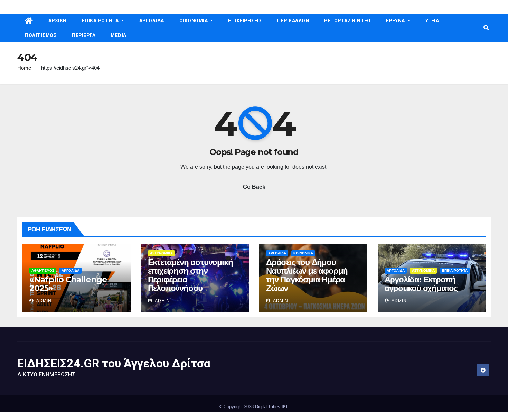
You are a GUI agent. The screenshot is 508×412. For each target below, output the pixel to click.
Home (24, 68)
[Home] (29, 21)
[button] (486, 28)
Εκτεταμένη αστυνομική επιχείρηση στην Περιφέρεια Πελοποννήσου (190, 275)
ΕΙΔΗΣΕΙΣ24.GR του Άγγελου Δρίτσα (113, 363)
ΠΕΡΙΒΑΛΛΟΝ (293, 21)
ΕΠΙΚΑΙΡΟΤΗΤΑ (101, 21)
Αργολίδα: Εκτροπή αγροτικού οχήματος (421, 283)
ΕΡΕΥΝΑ (396, 21)
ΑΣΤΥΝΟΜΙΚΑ (161, 253)
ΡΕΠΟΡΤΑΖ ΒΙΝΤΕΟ (347, 21)
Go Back (254, 187)
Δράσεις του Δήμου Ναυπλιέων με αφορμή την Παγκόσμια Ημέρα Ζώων (307, 275)
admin (43, 300)
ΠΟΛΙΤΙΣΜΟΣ (41, 35)
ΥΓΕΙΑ (432, 21)
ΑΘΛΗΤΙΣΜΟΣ (42, 270)
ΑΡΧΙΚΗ (57, 21)
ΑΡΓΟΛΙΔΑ (151, 21)
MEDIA (118, 35)
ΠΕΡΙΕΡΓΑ (83, 35)
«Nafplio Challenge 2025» (68, 283)
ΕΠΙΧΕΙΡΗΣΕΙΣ (245, 21)
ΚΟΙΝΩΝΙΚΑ (303, 253)
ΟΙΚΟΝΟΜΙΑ (194, 21)
